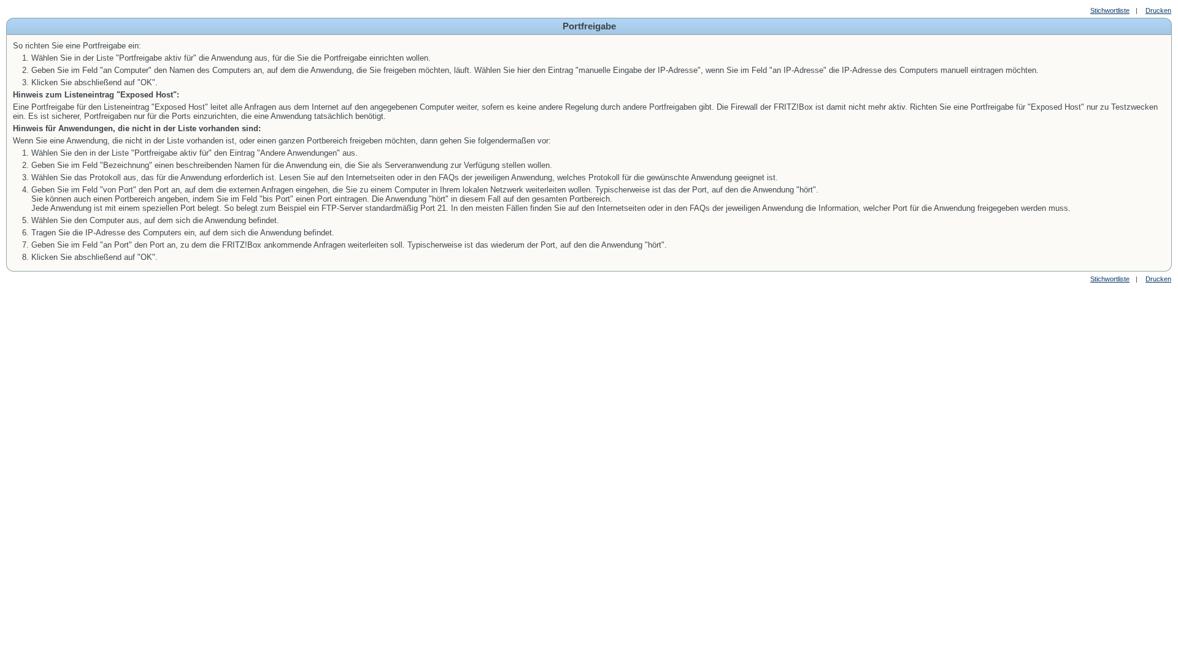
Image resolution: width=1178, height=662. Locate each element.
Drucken (1158, 10)
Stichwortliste (1110, 10)
